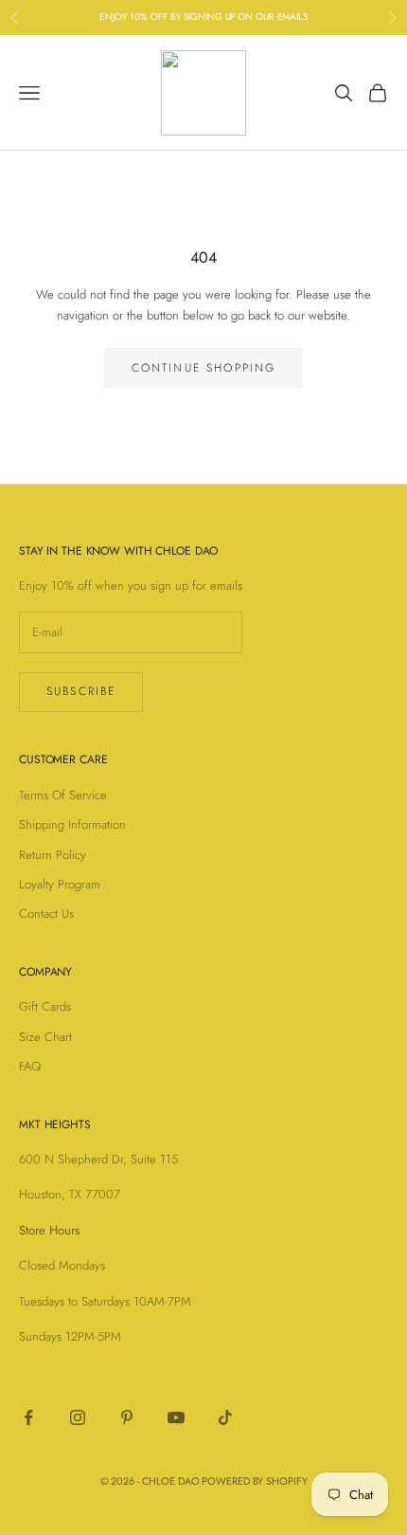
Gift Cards (45, 1006)
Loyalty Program (59, 884)
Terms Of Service (63, 795)
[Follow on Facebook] (28, 1417)
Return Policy (52, 855)
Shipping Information (72, 824)
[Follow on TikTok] (225, 1417)
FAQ (30, 1066)
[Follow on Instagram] (77, 1417)
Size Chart (45, 1037)
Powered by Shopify (254, 1481)
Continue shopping (204, 367)
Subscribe (80, 691)
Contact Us (46, 914)
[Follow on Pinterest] (126, 1417)
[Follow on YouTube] (176, 1417)
